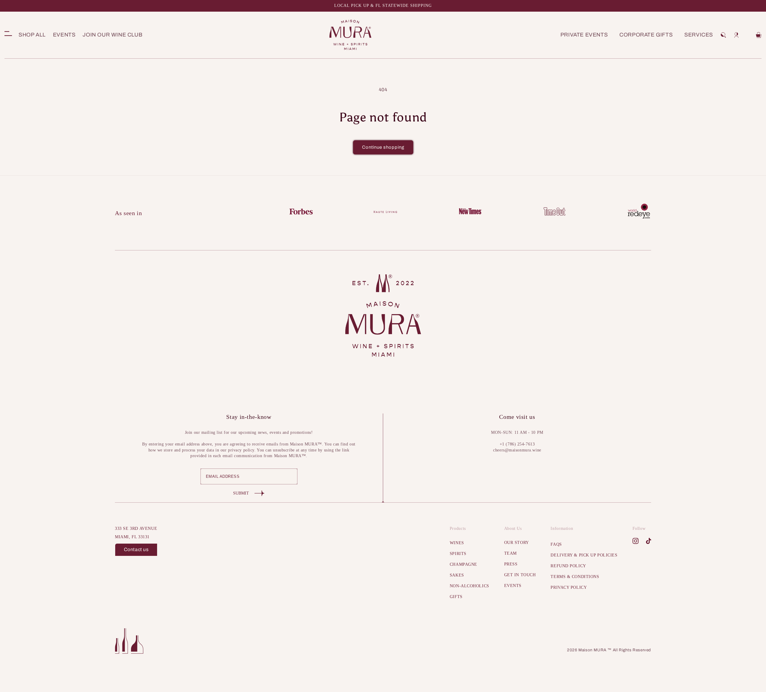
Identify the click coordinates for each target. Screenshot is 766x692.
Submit (241, 493)
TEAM (510, 553)
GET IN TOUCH (520, 575)
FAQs (556, 544)
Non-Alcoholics (469, 586)
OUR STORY (516, 542)
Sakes (457, 575)
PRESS (511, 564)
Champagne (463, 564)
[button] (723, 35)
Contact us (136, 549)
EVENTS (513, 585)
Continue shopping (383, 147)
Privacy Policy (569, 587)
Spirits (458, 553)
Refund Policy (568, 566)
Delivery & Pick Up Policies (584, 555)
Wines (457, 543)
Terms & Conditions (575, 576)
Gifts (456, 596)
